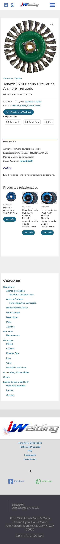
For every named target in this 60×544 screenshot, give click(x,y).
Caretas (10, 395)
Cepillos (10, 348)
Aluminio (10, 327)
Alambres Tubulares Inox (21, 294)
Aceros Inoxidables (15, 291)
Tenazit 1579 (25, 161)
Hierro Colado (13, 312)
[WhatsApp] (12, 5)
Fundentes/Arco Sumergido (22, 303)
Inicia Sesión (30, 459)
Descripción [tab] (9, 142)
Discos (9, 344)
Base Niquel (12, 317)
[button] (52, 24)
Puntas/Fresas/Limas (16, 367)
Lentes (9, 390)
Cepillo (23, 106)
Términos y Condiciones (30, 443)
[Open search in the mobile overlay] (30, 471)
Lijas (8, 358)
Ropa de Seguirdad (15, 386)
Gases (6, 377)
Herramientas (13, 335)
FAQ (30, 451)
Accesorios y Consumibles (16, 372)
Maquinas (8, 331)
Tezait (37, 106)
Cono (9, 363)
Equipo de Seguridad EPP (15, 382)
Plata (8, 322)
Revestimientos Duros (17, 308)
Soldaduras (8, 287)
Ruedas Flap (12, 353)
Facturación (30, 455)
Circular (30, 106)
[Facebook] (6, 5)
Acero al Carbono (14, 299)
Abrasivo (15, 106)
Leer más (9, 219)
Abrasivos (8, 340)
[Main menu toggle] (52, 5)
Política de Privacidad (30, 447)
